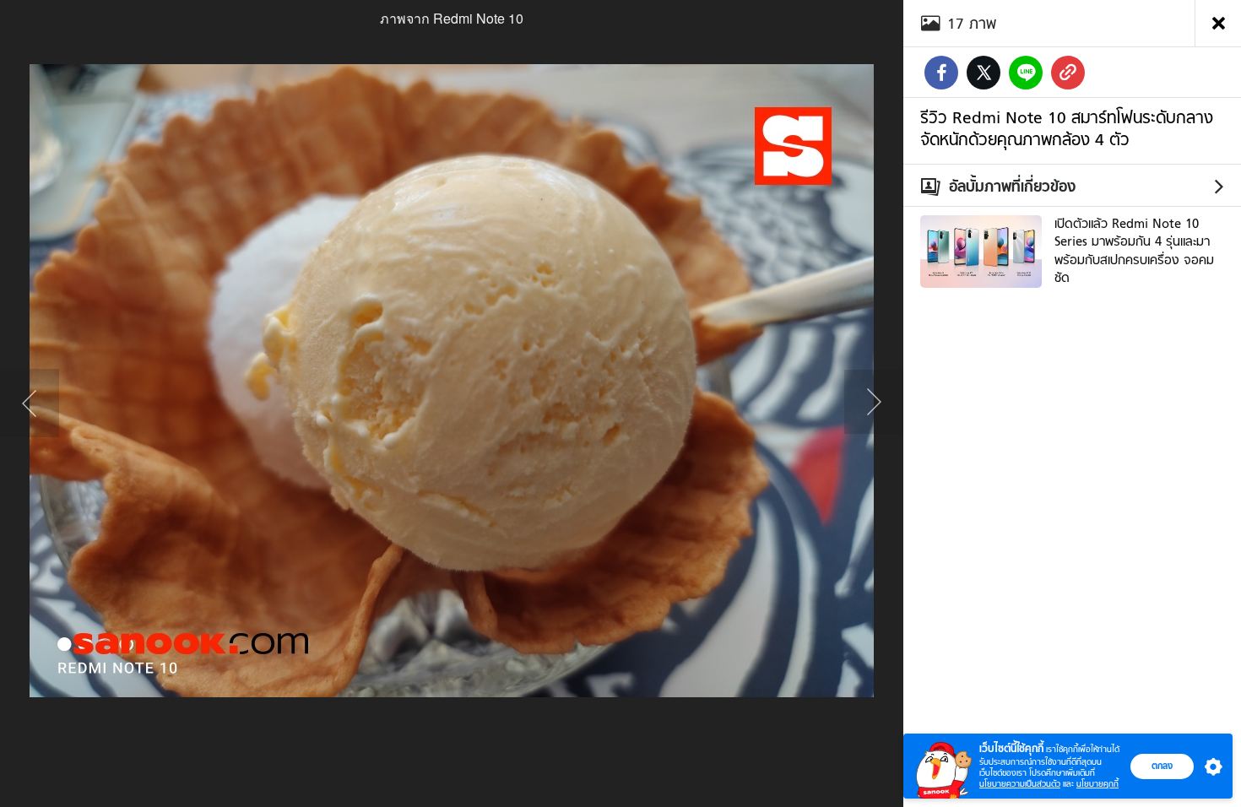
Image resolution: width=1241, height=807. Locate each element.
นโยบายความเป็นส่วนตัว (1019, 783)
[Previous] (29, 403)
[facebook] (941, 72)
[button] (1209, 766)
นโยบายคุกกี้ (1097, 783)
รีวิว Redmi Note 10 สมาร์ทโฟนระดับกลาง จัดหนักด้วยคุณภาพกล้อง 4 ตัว (1066, 128)
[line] (1026, 72)
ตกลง (1162, 766)
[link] (1068, 72)
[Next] (873, 403)
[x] (983, 72)
